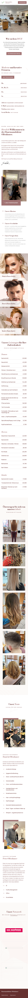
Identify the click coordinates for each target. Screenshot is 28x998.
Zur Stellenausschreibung (14, 53)
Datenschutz (4, 995)
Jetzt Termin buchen (8, 77)
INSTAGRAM (14, 112)
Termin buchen (22, 2)
